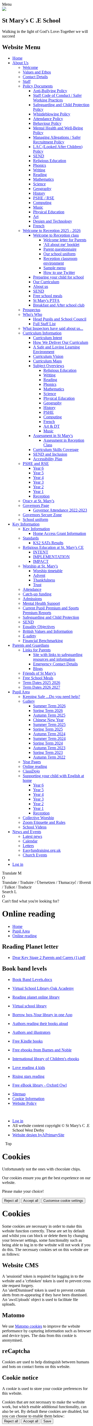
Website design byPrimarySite (38, 1135)
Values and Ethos (37, 72)
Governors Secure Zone (42, 515)
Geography (42, 188)
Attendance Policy (48, 119)
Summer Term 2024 (49, 738)
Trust (37, 585)
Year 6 (38, 468)
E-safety (29, 636)
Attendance (32, 589)
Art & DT (51, 426)
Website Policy (24, 1103)
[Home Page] (4, 9)
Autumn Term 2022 (49, 757)
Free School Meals (38, 678)
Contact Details (35, 77)
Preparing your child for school (58, 277)
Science (39, 184)
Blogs (38, 668)
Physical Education (48, 212)
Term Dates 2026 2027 (41, 687)
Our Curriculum (46, 282)
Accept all (30, 1201)
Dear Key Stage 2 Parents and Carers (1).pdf (48, 957)
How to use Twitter (59, 272)
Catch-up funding (37, 594)
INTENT (40, 552)
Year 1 (38, 491)
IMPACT (41, 561)
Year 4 (38, 477)
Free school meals (47, 296)
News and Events (26, 832)
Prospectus (31, 310)
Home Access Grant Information (59, 533)
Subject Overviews (48, 365)
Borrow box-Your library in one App (42, 1015)
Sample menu (54, 268)
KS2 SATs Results (48, 543)
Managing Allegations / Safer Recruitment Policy (57, 139)
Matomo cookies (28, 1326)
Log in (17, 864)
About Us (20, 63)
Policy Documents (38, 86)
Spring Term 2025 (48, 729)
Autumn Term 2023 (49, 748)
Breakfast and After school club (58, 305)
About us (40, 286)
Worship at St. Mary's (40, 566)
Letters (28, 845)
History (39, 193)
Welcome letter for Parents (64, 240)
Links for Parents (37, 650)
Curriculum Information (42, 333)
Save (47, 1421)
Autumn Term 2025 (49, 715)
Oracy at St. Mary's (38, 501)
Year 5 (38, 473)
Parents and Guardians (30, 645)
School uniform (35, 519)
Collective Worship (38, 818)
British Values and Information (48, 631)
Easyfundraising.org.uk (42, 850)
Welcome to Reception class (56, 235)
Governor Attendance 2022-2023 (60, 510)
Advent (39, 575)
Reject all (11, 1201)
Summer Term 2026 (49, 706)
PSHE (48, 412)
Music (38, 207)
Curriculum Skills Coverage (56, 449)
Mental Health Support (41, 603)
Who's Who (32, 314)
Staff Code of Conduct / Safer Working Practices (57, 97)
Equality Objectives (39, 626)
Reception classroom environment (60, 260)
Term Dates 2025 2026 (41, 682)
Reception (41, 496)
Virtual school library (29, 1006)
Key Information (26, 524)
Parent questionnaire (59, 249)
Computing (42, 202)
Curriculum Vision (48, 356)
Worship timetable (48, 571)
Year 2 (38, 487)
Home (17, 58)
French (38, 226)
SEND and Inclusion (50, 454)
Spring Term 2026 (48, 710)
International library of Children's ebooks (45, 1059)
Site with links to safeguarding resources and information (57, 656)
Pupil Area (21, 692)
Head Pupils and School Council (59, 319)
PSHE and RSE (36, 463)
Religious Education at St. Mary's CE (53, 547)
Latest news (32, 836)
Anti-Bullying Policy (50, 91)
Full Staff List (44, 324)
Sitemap (19, 1094)
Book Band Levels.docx (32, 979)
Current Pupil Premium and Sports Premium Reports (51, 610)
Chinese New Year (48, 720)
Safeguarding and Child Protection (51, 617)
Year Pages (32, 762)
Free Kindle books (27, 1041)
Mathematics (43, 179)
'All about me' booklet (61, 244)
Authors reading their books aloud (40, 1023)
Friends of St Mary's (39, 673)
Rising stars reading (28, 1076)
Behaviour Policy (47, 123)
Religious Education (49, 160)
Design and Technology (52, 221)
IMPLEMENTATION (51, 557)
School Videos (35, 827)
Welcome (30, 67)
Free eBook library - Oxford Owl (39, 1085)
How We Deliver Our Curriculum (60, 342)
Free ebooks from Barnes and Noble (42, 1050)
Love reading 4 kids (28, 1067)
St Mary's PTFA (46, 300)
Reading (40, 174)
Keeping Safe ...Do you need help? (51, 696)
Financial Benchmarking (43, 640)
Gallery (29, 701)
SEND (38, 156)
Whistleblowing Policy (51, 114)
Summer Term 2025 (49, 724)
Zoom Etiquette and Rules (44, 822)
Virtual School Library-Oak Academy (43, 988)
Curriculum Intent (47, 338)
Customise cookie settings (63, 1201)
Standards (31, 538)
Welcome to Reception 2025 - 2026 (52, 230)
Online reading (35, 766)
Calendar (30, 841)
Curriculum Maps (47, 361)
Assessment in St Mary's (53, 435)
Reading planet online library (36, 997)
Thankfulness (44, 580)
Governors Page (36, 505)
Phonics (39, 165)
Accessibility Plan (47, 459)
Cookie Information (28, 1098)
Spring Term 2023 (48, 752)
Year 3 (38, 482)
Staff (26, 81)
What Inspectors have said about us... (53, 328)
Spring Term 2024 (48, 743)
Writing (39, 170)
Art (35, 216)
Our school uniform (59, 254)
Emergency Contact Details (55, 664)
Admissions (32, 598)
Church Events (35, 855)
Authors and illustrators (31, 1032)
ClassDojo (31, 771)
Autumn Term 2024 (49, 734)
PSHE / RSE (43, 198)
